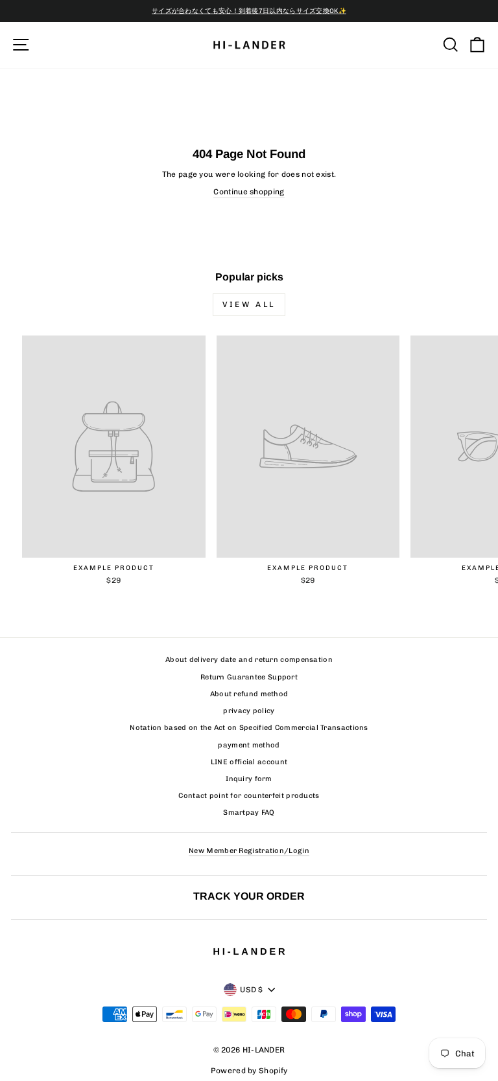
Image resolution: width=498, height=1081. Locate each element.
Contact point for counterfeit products (248, 795)
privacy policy (248, 711)
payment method (248, 745)
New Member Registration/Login (249, 851)
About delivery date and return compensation (249, 659)
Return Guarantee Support (249, 677)
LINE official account (249, 762)
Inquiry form (249, 779)
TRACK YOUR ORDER (249, 896)
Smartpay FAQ (249, 812)
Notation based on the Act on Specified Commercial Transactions (249, 727)
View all (249, 304)
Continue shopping (248, 191)
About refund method (249, 694)
